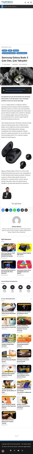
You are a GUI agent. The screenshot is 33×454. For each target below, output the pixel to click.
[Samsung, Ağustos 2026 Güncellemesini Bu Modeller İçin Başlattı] (8, 247)
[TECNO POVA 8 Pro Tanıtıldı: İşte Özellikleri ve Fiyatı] (9, 384)
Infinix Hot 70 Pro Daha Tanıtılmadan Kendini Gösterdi (23, 344)
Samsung (16, 50)
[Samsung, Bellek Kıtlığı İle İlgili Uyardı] (24, 247)
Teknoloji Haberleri (21, 53)
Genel (9, 47)
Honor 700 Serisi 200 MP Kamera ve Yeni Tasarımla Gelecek (9, 406)
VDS (8, 446)
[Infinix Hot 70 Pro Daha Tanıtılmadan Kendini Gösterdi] (24, 338)
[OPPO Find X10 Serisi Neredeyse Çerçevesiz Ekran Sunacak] (24, 353)
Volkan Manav (7, 64)
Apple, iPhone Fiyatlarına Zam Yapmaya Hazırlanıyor (17, 6)
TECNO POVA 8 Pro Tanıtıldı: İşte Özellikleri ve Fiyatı (9, 390)
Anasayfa (5, 47)
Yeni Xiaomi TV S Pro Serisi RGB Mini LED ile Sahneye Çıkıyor (23, 375)
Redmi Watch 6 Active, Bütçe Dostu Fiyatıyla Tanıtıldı (8, 421)
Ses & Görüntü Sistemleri (9, 53)
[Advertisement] (16, 27)
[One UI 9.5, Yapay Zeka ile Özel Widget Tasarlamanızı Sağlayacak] (24, 384)
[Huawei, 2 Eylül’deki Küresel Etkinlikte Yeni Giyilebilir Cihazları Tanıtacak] (24, 321)
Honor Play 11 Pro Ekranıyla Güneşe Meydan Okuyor (9, 359)
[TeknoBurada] (7, 2)
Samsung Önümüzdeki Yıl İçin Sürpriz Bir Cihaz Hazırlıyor (8, 271)
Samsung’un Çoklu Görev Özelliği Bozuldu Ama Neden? (24, 271)
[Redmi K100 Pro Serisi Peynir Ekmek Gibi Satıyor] (9, 307)
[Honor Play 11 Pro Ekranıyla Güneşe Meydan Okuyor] (9, 353)
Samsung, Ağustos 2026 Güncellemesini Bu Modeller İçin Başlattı (8, 254)
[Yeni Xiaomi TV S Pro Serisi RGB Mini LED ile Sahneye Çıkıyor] (24, 369)
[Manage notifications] (3, 451)
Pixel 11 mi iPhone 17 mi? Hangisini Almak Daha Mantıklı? (8, 344)
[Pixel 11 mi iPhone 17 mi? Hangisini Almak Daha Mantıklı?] (9, 338)
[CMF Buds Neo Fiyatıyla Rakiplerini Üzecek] (9, 369)
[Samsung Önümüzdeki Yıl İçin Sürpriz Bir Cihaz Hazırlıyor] (8, 264)
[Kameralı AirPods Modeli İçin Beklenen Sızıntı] (24, 307)
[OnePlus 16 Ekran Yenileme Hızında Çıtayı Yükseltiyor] (24, 400)
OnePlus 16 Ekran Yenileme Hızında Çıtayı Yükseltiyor (23, 406)
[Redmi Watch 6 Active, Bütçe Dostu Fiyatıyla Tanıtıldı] (9, 415)
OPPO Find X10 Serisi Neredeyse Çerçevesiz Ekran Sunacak (23, 359)
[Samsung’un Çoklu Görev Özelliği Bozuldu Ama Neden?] (24, 264)
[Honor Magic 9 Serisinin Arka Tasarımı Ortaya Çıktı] (9, 321)
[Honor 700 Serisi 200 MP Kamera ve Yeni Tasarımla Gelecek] (9, 400)
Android (4, 50)
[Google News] (16, 203)
